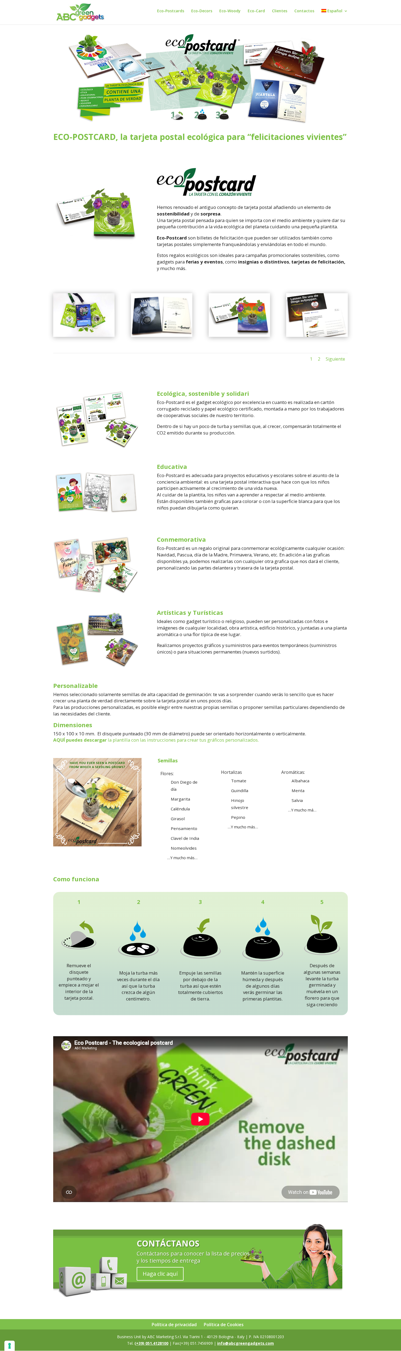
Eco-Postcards (170, 11)
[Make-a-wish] (161, 335)
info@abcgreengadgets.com (245, 1343)
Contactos (304, 11)
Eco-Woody (230, 11)
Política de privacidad (174, 1325)
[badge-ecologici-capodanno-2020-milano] (84, 335)
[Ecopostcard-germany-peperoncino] (317, 335)
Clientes (279, 11)
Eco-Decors (201, 11)
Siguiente (335, 359)
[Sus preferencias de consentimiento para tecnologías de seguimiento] (9, 1346)
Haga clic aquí (160, 1273)
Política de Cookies (224, 1325)
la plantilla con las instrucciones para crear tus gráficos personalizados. (156, 740)
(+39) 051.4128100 (151, 1343)
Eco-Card (256, 11)
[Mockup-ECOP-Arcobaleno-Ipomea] (239, 335)
